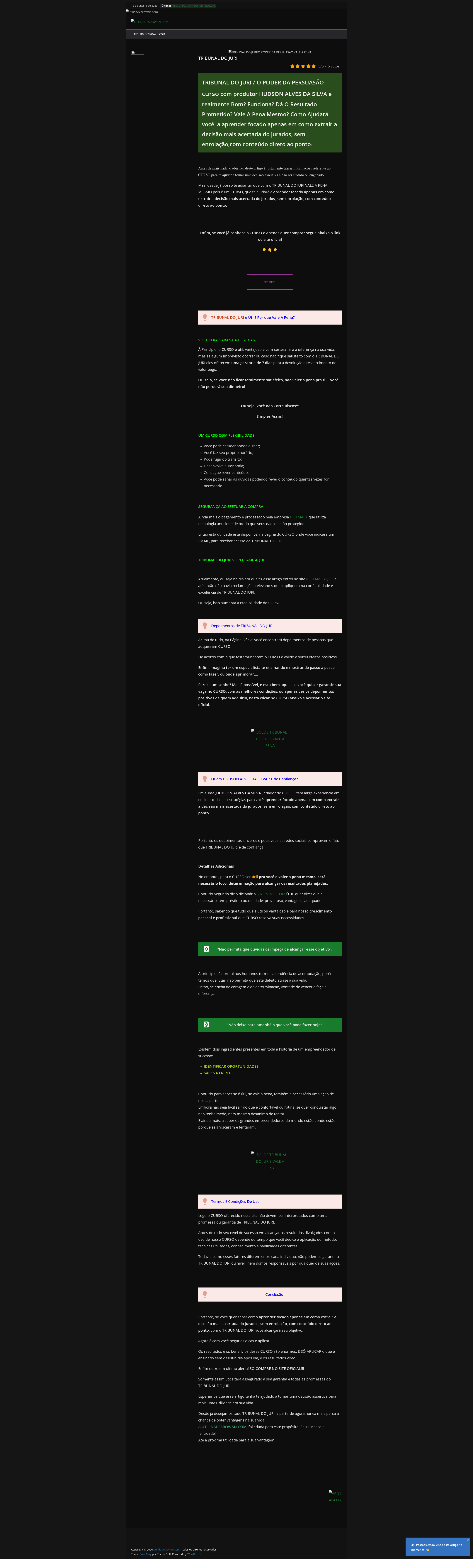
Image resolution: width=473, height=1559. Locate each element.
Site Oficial (270, 282)
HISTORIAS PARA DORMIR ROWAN (194, 5)
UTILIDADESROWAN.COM (149, 34)
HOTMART (299, 517)
